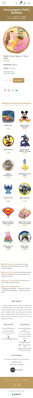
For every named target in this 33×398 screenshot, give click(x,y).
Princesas (12, 68)
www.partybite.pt (9, 328)
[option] (16, 39)
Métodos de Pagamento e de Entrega (16, 359)
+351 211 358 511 (9, 331)
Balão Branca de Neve (25, 174)
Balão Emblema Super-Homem (8, 222)
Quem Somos (15, 380)
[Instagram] (19, 385)
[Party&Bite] (4, 3)
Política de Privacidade (16, 364)
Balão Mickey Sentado (25, 126)
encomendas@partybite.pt (9, 339)
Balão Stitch (8, 198)
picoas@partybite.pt (25, 342)
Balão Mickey (8, 149)
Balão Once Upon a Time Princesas (24, 222)
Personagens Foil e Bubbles (17, 18)
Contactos (25, 380)
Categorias (16, 16)
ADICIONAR (17, 80)
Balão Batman (25, 198)
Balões (24, 16)
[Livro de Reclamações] (16, 370)
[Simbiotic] (16, 394)
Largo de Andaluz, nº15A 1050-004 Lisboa (25, 330)
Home (9, 16)
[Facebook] (14, 385)
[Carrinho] (21, 3)
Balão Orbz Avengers (25, 247)
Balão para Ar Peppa (8, 247)
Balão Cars (8, 125)
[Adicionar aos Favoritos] (28, 80)
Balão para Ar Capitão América (25, 150)
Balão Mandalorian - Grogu (8, 174)
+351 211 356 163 (25, 334)
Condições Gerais (16, 362)
